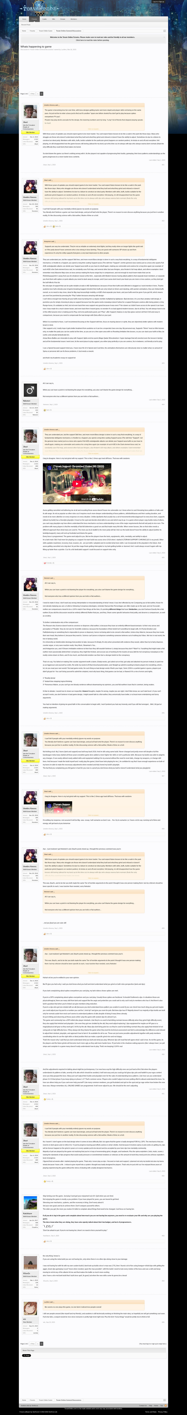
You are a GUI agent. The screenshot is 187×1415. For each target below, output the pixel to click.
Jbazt (25, 122)
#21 (163, 165)
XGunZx (26, 1273)
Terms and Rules (151, 1412)
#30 (163, 1054)
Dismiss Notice (164, 37)
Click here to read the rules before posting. (92, 40)
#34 (163, 1281)
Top (161, 1405)
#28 (163, 829)
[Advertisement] (93, 71)
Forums (34, 19)
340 (36, 206)
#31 (163, 1093)
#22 (163, 221)
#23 (163, 363)
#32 (163, 1176)
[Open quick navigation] (164, 31)
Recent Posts (25, 25)
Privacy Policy (162, 1412)
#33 (163, 1236)
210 (36, 410)
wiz (24, 1319)
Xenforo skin (25, 1405)
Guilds (44, 19)
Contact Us (143, 1405)
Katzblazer (27, 1213)
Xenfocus (35, 1405)
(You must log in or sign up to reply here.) (152, 1344)
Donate (62, 19)
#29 (163, 928)
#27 (163, 776)
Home (24, 19)
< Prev (32, 94)
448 (36, 1222)
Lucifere (64, 49)
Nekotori (26, 401)
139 (36, 1282)
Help (150, 1405)
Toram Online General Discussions (41, 49)
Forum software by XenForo (38, 1412)
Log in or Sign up (158, 1)
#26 (163, 713)
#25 (163, 557)
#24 (163, 404)
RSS (166, 1405)
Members (74, 19)
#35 (163, 1322)
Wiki (53, 19)
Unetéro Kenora (29, 197)
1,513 (36, 139)
